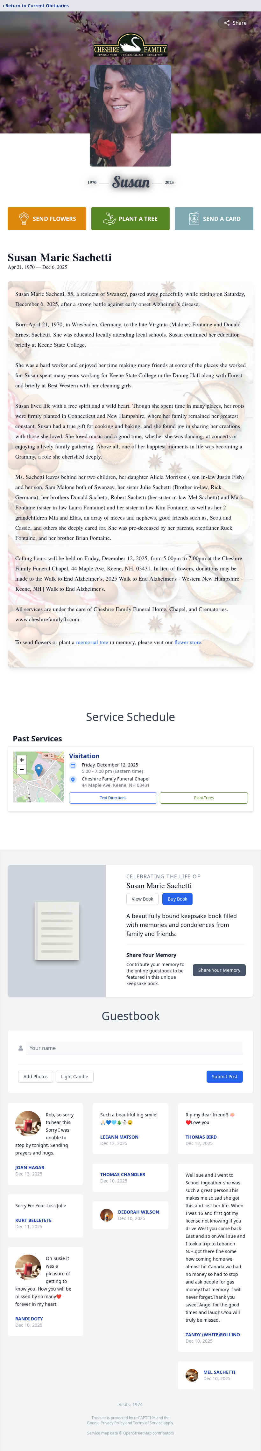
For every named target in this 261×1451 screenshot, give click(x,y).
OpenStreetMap (137, 1433)
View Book (142, 899)
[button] (39, 770)
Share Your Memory (219, 970)
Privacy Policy (112, 1423)
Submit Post (224, 1076)
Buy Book (177, 899)
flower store (187, 642)
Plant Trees (204, 797)
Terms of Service (148, 1423)
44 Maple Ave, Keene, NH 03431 (116, 785)
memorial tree (92, 642)
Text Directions (113, 797)
